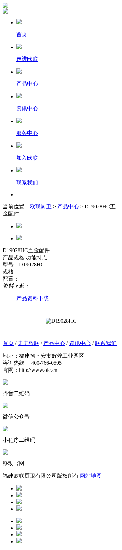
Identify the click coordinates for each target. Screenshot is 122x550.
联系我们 (106, 343)
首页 (8, 343)
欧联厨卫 (41, 206)
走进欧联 (28, 343)
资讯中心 (80, 343)
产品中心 (68, 206)
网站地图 (91, 476)
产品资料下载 (32, 298)
